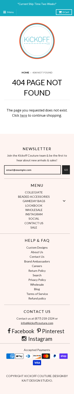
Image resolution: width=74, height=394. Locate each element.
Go (66, 169)
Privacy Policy (37, 279)
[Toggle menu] (64, 201)
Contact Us (37, 256)
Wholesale (37, 284)
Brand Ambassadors (37, 261)
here (23, 115)
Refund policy (37, 298)
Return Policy (37, 270)
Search (37, 275)
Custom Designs (37, 247)
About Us (37, 252)
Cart (65, 12)
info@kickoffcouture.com (37, 323)
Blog (37, 289)
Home (25, 72)
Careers (37, 266)
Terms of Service (37, 294)
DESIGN (58, 376)
